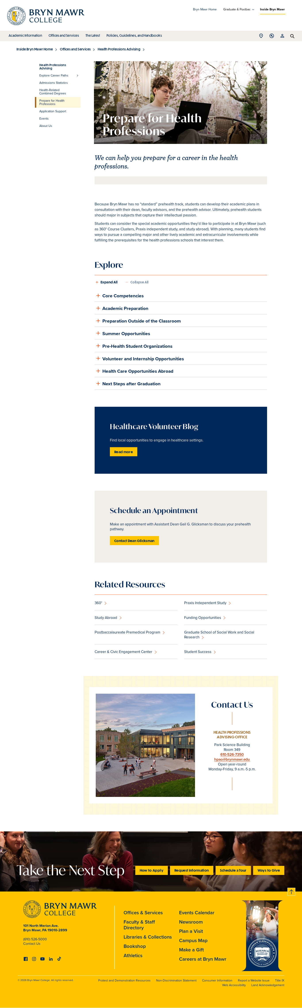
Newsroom (191, 922)
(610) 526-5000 (35, 939)
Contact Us (31, 943)
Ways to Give (269, 870)
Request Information (191, 870)
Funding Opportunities (202, 617)
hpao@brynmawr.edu (232, 759)
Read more (123, 452)
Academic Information (25, 35)
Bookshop (135, 946)
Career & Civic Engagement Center (123, 652)
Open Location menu (261, 37)
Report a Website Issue (254, 980)
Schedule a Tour (233, 870)
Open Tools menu (271, 37)
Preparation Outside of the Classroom (141, 320)
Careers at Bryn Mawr (202, 959)
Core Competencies (123, 295)
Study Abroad (106, 617)
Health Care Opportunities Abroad (137, 371)
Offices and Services (64, 35)
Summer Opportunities (126, 333)
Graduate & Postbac (236, 9)
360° (98, 603)
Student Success (197, 652)
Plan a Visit (191, 931)
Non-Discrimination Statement (176, 980)
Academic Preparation (125, 308)
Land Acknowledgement (267, 985)
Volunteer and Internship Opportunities (143, 358)
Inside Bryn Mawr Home (35, 49)
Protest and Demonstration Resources (124, 980)
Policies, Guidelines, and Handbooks (134, 35)
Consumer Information (217, 980)
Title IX (279, 980)
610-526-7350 (232, 754)
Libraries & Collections (148, 937)
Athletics (133, 955)
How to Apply (151, 870)
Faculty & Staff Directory (139, 924)
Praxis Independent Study (205, 603)
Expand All (109, 282)
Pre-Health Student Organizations (137, 346)
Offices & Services (143, 912)
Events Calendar (196, 912)
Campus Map (193, 940)
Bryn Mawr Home (205, 9)
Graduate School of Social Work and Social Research (219, 635)
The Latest (93, 35)
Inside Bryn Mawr (272, 9)
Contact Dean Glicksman (134, 540)
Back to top (291, 891)
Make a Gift (191, 949)
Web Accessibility (234, 985)
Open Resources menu (282, 37)
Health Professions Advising (119, 49)
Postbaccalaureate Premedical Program (127, 632)
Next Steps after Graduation (131, 383)
